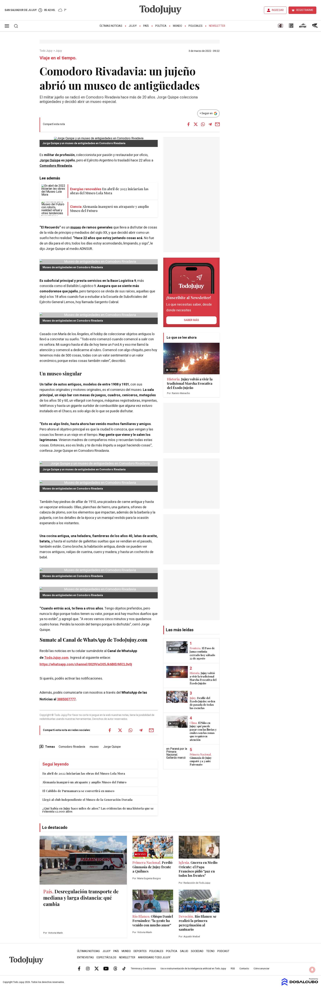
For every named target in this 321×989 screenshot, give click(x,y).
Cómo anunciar (261, 968)
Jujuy (133, 26)
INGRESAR (278, 10)
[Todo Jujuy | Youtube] (106, 968)
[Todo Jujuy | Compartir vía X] (195, 124)
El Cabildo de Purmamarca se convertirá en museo (78, 791)
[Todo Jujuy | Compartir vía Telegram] (210, 124)
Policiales (195, 26)
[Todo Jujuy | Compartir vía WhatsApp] (203, 124)
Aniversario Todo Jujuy (154, 957)
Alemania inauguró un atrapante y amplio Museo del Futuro (84, 782)
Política (160, 26)
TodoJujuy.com (56, 657)
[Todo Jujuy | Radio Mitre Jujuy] (302, 27)
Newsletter (217, 26)
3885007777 (66, 699)
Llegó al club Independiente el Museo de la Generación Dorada (87, 800)
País (146, 26)
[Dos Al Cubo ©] (300, 984)
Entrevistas (85, 957)
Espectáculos (106, 957)
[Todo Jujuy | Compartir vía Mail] (217, 124)
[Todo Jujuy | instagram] (88, 968)
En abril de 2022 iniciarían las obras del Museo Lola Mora (83, 773)
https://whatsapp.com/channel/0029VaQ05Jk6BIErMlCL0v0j (86, 664)
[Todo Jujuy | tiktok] (124, 968)
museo (75, 227)
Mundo (177, 26)
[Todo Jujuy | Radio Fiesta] (315, 27)
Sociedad (197, 951)
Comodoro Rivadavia (56, 165)
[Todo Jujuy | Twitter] (97, 968)
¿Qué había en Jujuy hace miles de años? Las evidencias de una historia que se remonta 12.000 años (98, 809)
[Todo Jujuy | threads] (115, 968)
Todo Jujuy (46, 51)
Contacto (244, 968)
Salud (184, 951)
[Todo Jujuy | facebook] (79, 968)
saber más (191, 320)
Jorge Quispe (50, 160)
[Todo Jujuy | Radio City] (291, 27)
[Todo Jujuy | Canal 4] (280, 27)
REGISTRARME (304, 10)
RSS (233, 968)
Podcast (223, 951)
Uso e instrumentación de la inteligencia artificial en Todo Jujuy (193, 968)
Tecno (210, 951)
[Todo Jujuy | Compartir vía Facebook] (188, 124)
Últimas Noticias (111, 26)
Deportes (140, 951)
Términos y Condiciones (143, 968)
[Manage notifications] (312, 970)
